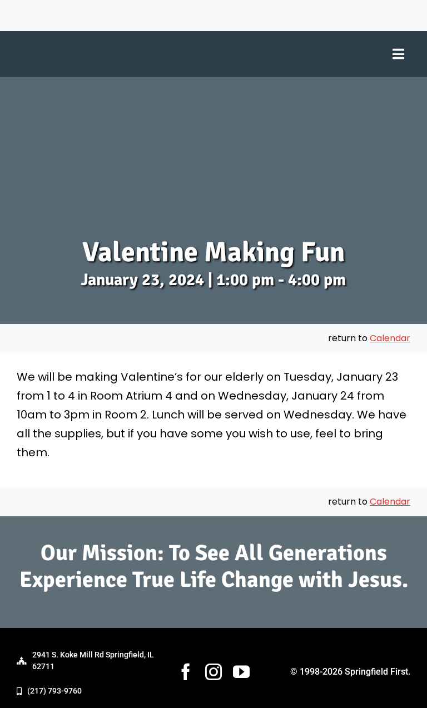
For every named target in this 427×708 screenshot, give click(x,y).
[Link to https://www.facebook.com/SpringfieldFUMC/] (369, 14)
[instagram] (213, 672)
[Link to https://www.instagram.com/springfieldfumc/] (387, 14)
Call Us (38, 15)
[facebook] (185, 672)
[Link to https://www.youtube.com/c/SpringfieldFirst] (405, 14)
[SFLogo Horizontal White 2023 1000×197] (110, 40)
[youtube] (241, 672)
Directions (88, 15)
